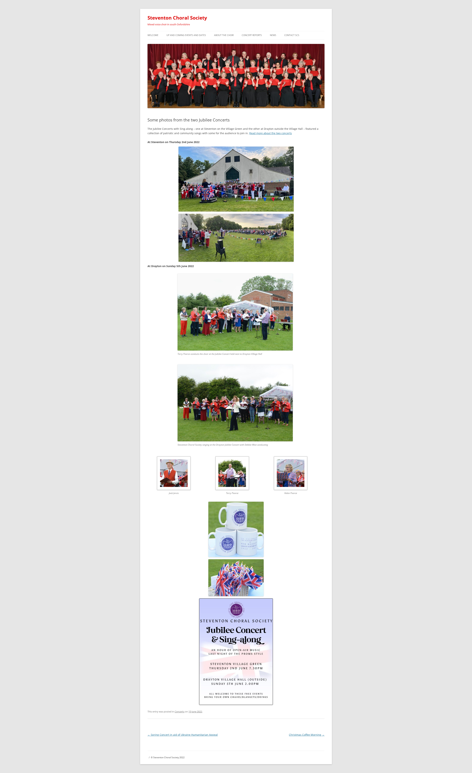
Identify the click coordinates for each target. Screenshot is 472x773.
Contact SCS (291, 35)
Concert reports (252, 35)
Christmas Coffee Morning (306, 734)
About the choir (224, 35)
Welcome (153, 35)
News (273, 35)
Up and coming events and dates (186, 35)
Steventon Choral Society (177, 17)
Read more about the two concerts (270, 133)
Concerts (179, 711)
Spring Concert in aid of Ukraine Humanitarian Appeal (183, 734)
